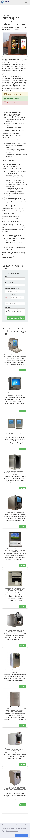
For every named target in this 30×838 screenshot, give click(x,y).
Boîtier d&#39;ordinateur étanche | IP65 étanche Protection (15, 434)
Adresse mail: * (9, 282)
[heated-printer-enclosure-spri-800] (15, 699)
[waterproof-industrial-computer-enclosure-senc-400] (15, 383)
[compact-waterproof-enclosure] (15, 345)
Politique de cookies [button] (12, 831)
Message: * (8, 307)
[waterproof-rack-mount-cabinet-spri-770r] (15, 462)
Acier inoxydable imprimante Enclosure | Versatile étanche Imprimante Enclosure (15, 671)
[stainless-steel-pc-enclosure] (15, 503)
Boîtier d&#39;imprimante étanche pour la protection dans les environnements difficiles (15, 589)
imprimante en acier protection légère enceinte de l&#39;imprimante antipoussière (15, 749)
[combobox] (8, 297)
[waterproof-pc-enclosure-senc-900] (15, 539)
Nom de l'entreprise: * (12, 301)
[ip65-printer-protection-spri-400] (15, 619)
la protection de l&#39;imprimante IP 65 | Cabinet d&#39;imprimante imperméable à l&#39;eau (15, 630)
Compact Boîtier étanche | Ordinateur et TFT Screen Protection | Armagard (15, 355)
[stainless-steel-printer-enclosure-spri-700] (15, 660)
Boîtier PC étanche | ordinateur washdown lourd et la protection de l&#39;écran (15, 550)
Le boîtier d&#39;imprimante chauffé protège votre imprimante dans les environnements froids (15, 710)
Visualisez (22, 370)
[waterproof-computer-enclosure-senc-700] (15, 424)
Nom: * (7, 276)
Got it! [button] (8, 835)
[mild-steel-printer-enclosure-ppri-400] (15, 738)
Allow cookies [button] (21, 835)
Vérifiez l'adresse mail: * (12, 288)
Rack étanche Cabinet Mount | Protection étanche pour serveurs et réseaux (15, 473)
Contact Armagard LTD (16, 318)
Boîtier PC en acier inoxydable (15, 512)
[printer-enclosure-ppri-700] (15, 778)
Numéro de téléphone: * (12, 295)
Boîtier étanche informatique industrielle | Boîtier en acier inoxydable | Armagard (15, 394)
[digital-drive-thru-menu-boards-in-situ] (15, 44)
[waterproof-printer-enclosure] (15, 579)
